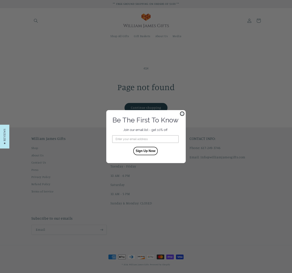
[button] (4, 136)
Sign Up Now (145, 151)
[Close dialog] (182, 114)
